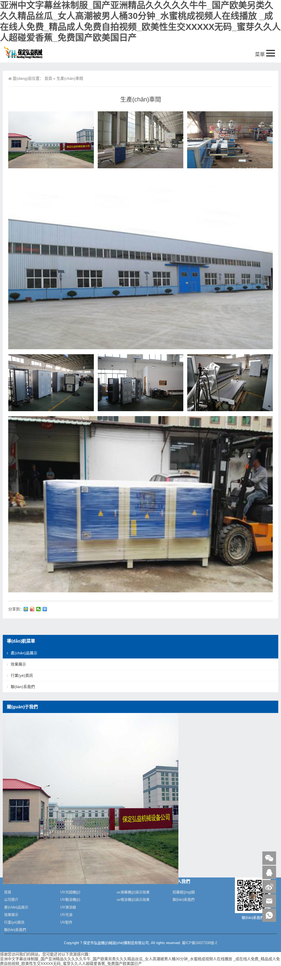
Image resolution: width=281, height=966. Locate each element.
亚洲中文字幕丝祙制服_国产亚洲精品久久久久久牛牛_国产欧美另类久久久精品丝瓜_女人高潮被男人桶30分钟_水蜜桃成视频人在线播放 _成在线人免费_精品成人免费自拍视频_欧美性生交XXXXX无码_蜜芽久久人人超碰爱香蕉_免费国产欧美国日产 (140, 961)
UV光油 (66, 915)
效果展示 (18, 664)
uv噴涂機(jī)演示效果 (133, 899)
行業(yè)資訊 (22, 675)
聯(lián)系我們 (23, 686)
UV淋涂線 (68, 907)
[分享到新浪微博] (32, 609)
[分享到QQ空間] (26, 609)
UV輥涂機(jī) (70, 899)
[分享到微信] (38, 609)
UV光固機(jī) (70, 892)
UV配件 (66, 922)
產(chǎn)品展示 (24, 653)
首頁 (48, 78)
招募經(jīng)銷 (184, 892)
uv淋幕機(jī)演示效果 (133, 892)
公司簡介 (11, 899)
